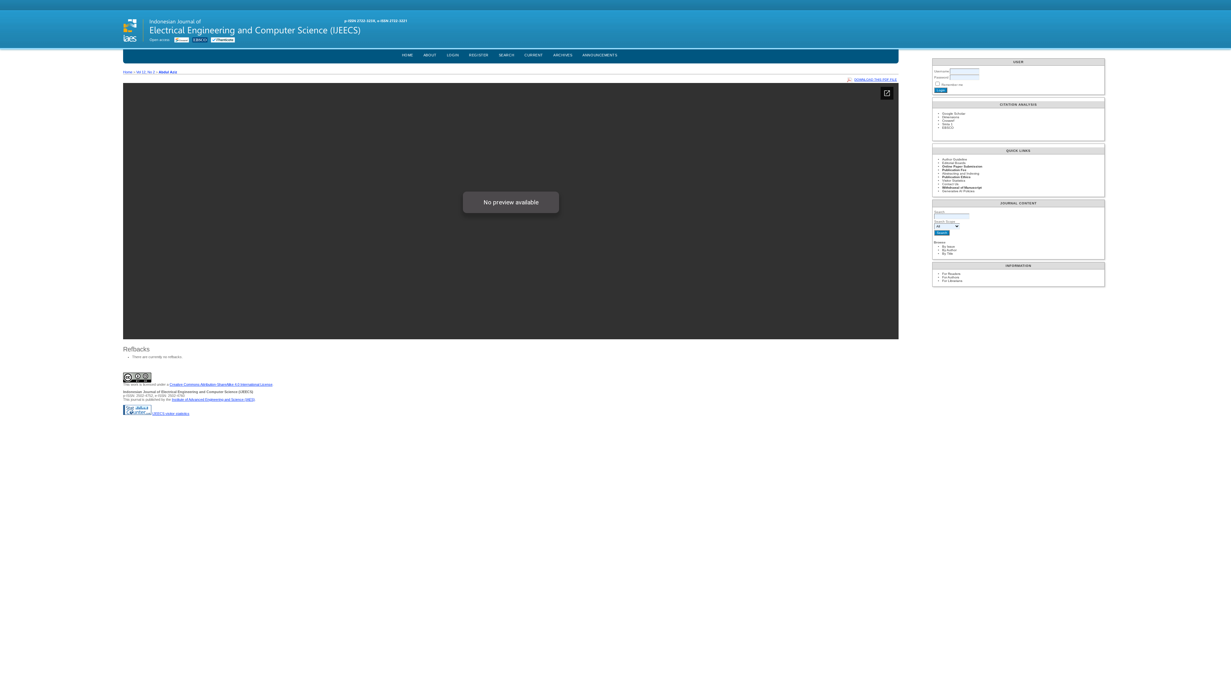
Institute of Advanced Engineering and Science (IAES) (213, 399)
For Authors (950, 277)
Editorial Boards (954, 163)
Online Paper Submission (962, 166)
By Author (949, 250)
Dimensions (950, 117)
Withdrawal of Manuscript (962, 187)
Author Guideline (954, 159)
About (430, 55)
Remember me (952, 84)
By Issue (948, 246)
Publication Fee (954, 170)
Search (506, 55)
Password (941, 77)
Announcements (599, 55)
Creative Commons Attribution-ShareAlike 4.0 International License (221, 384)
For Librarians (952, 281)
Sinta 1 (947, 124)
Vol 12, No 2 (145, 72)
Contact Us (950, 184)
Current (533, 55)
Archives (562, 55)
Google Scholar (953, 113)
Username (941, 71)
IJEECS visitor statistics (170, 414)
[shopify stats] (137, 414)
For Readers (951, 274)
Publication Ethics (956, 177)
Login (453, 55)
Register (478, 55)
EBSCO (948, 127)
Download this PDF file (875, 79)
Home (407, 55)
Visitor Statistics (953, 180)
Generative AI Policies (958, 191)
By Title (947, 253)
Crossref (948, 120)
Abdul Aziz (168, 72)
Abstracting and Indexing (960, 173)
